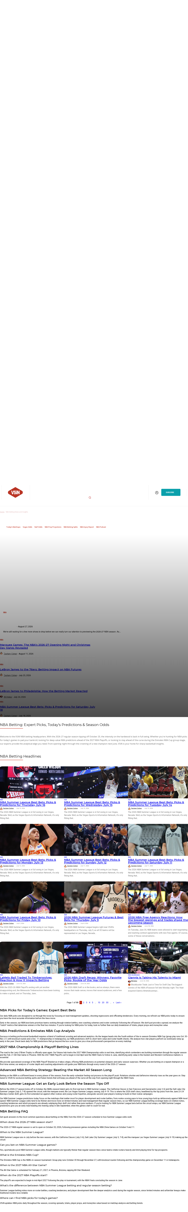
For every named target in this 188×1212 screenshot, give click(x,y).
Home (2, 512)
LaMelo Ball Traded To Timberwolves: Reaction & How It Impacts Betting (26, 979)
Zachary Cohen (8, 808)
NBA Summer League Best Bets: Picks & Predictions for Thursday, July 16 (28, 804)
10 (99, 1002)
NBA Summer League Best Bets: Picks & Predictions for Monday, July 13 (28, 861)
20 (103, 1002)
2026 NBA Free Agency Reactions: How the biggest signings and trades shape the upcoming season (158, 920)
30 (107, 1002)
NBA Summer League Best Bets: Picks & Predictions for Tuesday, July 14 (156, 804)
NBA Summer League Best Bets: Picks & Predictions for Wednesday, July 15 (92, 804)
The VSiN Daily (135, 975)
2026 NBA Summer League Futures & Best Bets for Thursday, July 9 (94, 919)
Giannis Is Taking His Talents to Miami (154, 977)
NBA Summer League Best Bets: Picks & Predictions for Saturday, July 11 (156, 861)
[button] (89, 497)
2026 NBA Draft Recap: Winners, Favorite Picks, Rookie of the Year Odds (92, 979)
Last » (118, 1002)
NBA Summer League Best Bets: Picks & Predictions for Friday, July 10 (28, 919)
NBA (1, 799)
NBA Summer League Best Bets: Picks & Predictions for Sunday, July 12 (92, 861)
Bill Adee (134, 981)
